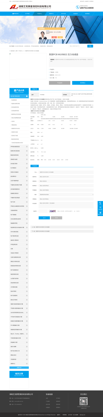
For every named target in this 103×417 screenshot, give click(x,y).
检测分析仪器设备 (15, 150)
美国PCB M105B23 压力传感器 (42, 231)
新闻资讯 (58, 401)
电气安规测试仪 (14, 270)
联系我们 (92, 1)
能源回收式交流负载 (16, 114)
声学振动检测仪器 (15, 146)
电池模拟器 (14, 100)
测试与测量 (13, 346)
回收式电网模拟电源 (16, 117)
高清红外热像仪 (14, 172)
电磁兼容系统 (14, 223)
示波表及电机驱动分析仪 (17, 142)
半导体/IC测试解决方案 (16, 316)
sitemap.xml (82, 414)
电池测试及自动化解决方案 (17, 227)
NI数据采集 (14, 124)
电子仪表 (13, 202)
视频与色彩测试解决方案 (17, 304)
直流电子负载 (14, 135)
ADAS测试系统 (14, 231)
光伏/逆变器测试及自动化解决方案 (18, 312)
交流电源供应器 (15, 110)
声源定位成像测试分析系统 (17, 206)
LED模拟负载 (14, 287)
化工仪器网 (75, 414)
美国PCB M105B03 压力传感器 (42, 227)
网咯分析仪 (13, 355)
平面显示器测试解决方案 (17, 308)
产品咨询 (59, 83)
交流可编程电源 (14, 180)
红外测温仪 (13, 167)
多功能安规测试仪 (15, 189)
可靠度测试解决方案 (16, 338)
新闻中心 (51, 13)
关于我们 (27, 13)
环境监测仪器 (14, 244)
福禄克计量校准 (14, 240)
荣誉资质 (58, 404)
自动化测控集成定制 (16, 219)
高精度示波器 (14, 132)
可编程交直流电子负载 (16, 184)
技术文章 (63, 13)
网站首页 (16, 13)
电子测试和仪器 (14, 236)
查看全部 (19, 367)
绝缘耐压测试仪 (14, 193)
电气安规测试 (14, 295)
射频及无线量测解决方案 (17, 321)
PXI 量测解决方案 (15, 325)
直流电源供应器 (15, 107)
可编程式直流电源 (15, 197)
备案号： (59, 414)
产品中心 (39, 13)
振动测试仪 (13, 176)
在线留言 (87, 1)
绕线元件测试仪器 (15, 261)
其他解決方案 (14, 342)
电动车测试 (13, 291)
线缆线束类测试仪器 (16, 265)
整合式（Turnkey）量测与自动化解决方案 (18, 333)
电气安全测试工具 (15, 350)
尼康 (12, 248)
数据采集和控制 (15, 139)
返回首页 (82, 1)
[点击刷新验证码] (52, 211)
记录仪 (13, 121)
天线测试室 (13, 359)
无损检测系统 (14, 210)
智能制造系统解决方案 (16, 329)
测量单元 (13, 363)
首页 (16, 50)
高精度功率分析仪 (15, 128)
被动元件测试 (14, 299)
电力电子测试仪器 (15, 96)
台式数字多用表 (14, 278)
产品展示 (48, 401)
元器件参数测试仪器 (16, 257)
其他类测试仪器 (14, 282)
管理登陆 (65, 414)
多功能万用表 (14, 163)
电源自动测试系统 (15, 103)
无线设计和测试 (14, 253)
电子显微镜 (13, 214)
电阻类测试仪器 (14, 274)
